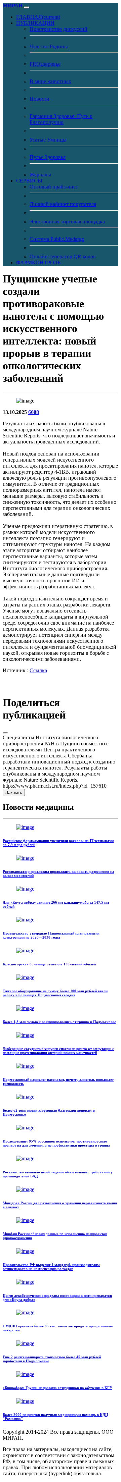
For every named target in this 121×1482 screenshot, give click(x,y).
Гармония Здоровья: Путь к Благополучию (61, 119)
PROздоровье (45, 64)
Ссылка (38, 670)
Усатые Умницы (48, 140)
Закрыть (13, 792)
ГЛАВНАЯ (38, 17)
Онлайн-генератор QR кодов (63, 256)
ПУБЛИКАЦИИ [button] (35, 23)
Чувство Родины (49, 46)
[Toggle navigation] (26, 7)
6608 (33, 412)
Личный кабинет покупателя (63, 204)
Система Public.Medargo (57, 239)
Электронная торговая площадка (67, 221)
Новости (39, 99)
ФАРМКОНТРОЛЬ (38, 262)
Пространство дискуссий (58, 29)
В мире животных (50, 81)
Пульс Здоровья (48, 157)
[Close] (5, 733)
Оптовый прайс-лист (54, 187)
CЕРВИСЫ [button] (29, 180)
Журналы (40, 174)
